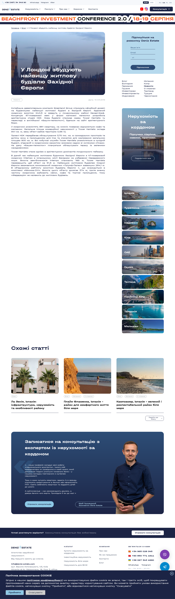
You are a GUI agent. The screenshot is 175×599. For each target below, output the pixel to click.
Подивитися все (143, 158)
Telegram (45, 2)
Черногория (150, 96)
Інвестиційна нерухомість (77, 557)
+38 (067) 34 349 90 (15, 2)
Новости (16, 100)
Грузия (126, 88)
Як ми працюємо (108, 555)
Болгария (127, 83)
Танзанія (130, 311)
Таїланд (129, 282)
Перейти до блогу (153, 418)
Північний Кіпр (134, 296)
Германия (127, 86)
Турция (148, 93)
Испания (149, 81)
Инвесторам (129, 91)
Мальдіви (131, 326)
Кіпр (127, 237)
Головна (15, 28)
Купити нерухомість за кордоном (76, 552)
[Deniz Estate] (10, 9)
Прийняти (15, 592)
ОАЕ (127, 252)
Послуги (49, 9)
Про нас (63, 9)
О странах (149, 88)
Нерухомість (31, 9)
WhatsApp (34, 2)
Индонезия (128, 96)
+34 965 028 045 (140, 551)
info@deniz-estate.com (23, 564)
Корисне (78, 9)
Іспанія (129, 193)
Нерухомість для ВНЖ (76, 565)
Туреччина (131, 208)
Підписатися (143, 67)
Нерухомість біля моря (76, 561)
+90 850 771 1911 (141, 556)
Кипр (147, 83)
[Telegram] (165, 567)
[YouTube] (141, 9)
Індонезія (131, 222)
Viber (52, 2)
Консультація (160, 9)
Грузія (128, 267)
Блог (24, 28)
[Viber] (165, 554)
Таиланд (149, 91)
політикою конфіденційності (45, 580)
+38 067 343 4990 (141, 560)
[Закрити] (172, 573)
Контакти (93, 9)
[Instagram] (146, 9)
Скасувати (35, 592)
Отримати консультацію (39, 504)
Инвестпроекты (130, 93)
